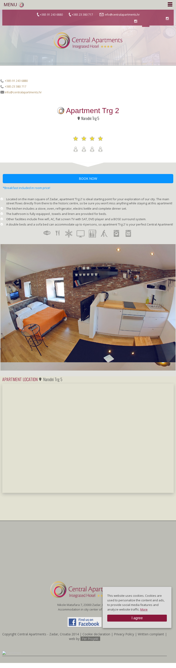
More (144, 609)
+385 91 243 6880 (51, 15)
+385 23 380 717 (82, 15)
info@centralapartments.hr (122, 15)
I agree (137, 618)
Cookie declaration (96, 634)
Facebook (145, 23)
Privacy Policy (124, 634)
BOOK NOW (88, 178)
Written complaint (151, 634)
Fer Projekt (90, 639)
